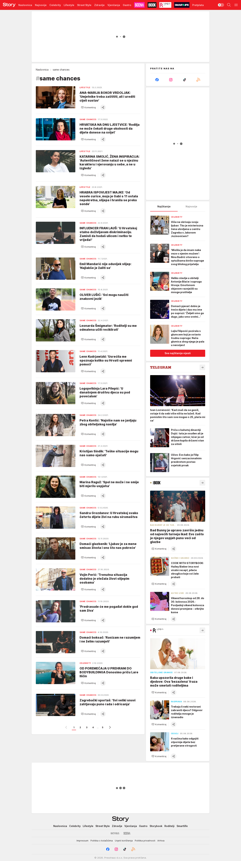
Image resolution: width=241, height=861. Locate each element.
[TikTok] (184, 79)
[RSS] (198, 79)
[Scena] (126, 833)
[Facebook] (157, 79)
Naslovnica (42, 69)
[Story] (9, 5)
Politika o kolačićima (102, 840)
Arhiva (160, 840)
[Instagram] (171, 79)
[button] (88, 107)
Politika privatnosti (145, 840)
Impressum (82, 840)
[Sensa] (115, 833)
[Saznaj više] (202, 367)
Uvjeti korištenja (124, 840)
